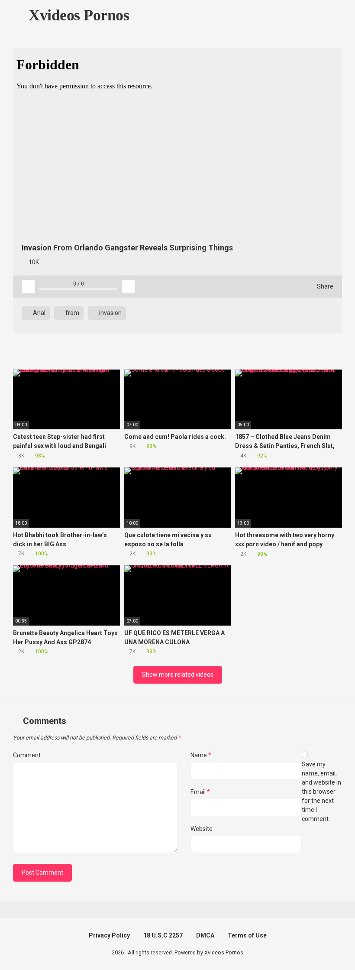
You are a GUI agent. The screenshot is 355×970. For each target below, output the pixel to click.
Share (324, 286)
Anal (38, 312)
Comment (27, 755)
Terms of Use (247, 935)
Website (201, 828)
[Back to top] (327, 944)
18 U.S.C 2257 (163, 935)
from (71, 312)
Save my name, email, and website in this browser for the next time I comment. (321, 791)
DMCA (205, 935)
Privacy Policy (109, 935)
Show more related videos (177, 674)
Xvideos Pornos (77, 15)
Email (200, 791)
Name (200, 755)
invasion (110, 312)
